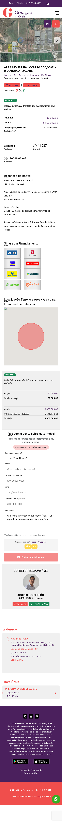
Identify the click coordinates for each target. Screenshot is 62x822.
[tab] (47, 24)
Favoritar (13, 85)
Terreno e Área (11, 75)
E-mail (7, 487)
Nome (7, 464)
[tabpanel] (31, 40)
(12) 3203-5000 (18, 652)
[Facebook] (25, 716)
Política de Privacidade (31, 770)
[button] (47, 3)
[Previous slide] (4, 40)
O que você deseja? (13, 453)
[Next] (55, 693)
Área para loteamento (29, 75)
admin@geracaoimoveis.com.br (26, 656)
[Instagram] (31, 716)
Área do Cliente (16, 3)
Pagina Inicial (13, 692)
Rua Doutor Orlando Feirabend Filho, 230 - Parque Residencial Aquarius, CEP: (32, 643)
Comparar (33, 85)
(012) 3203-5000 (33, 3)
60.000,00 (52, 117)
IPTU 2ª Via (12, 696)
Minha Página (20, 604)
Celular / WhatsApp (13, 475)
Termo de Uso (31, 773)
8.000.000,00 (50, 122)
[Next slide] (57, 40)
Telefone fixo (14, 498)
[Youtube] (37, 716)
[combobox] (31, 458)
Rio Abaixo (46, 75)
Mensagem (9, 510)
